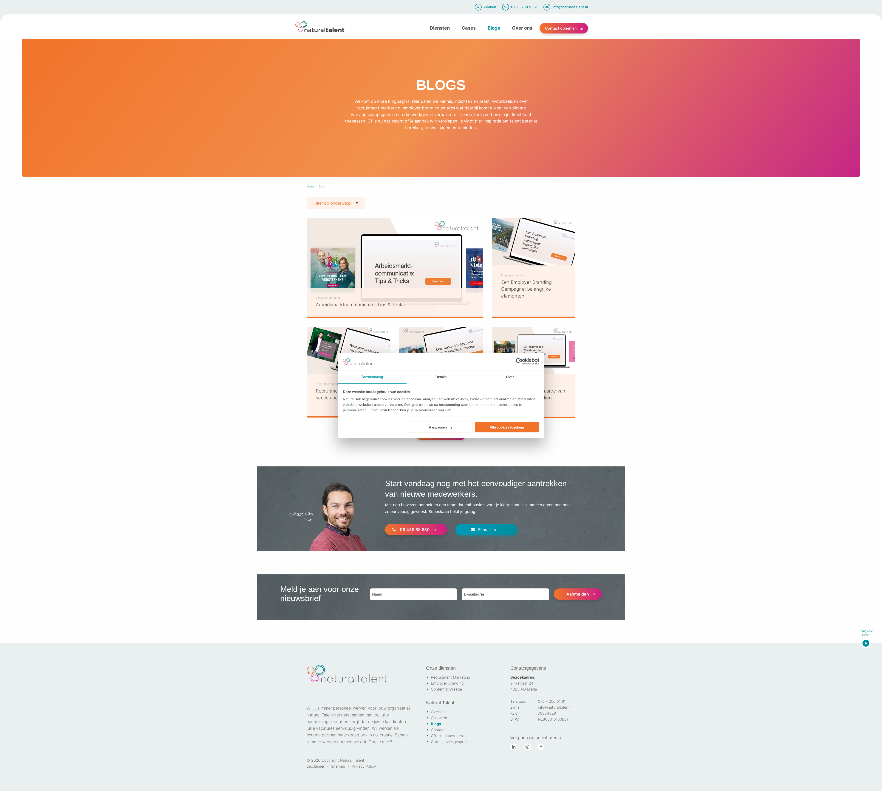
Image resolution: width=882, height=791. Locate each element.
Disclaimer (316, 766)
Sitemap (338, 766)
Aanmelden (577, 594)
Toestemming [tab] (372, 377)
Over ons (522, 28)
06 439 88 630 (415, 529)
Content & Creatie (446, 689)
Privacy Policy (364, 766)
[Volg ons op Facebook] (540, 747)
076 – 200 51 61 (552, 701)
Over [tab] (510, 377)
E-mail (484, 529)
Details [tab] (441, 377)
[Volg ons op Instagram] (527, 747)
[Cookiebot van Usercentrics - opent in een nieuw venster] (519, 361)
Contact (438, 729)
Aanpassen (438, 427)
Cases (469, 28)
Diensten (440, 28)
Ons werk (439, 718)
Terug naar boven (866, 632)
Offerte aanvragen (447, 735)
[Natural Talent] (320, 26)
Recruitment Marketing (450, 677)
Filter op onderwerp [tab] (332, 203)
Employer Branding (447, 683)
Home (310, 186)
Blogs (494, 28)
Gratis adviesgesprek (449, 741)
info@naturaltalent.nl (556, 707)
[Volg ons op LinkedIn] (513, 747)
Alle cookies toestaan (507, 427)
